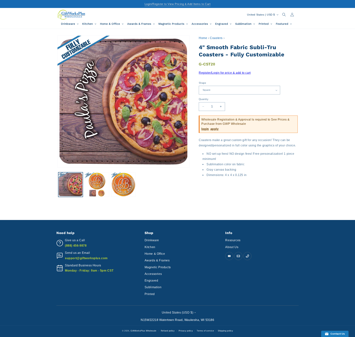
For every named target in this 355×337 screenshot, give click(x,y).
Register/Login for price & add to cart (225, 72)
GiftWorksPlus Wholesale (143, 331)
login (205, 129)
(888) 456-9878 (76, 245)
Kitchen (150, 247)
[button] (284, 15)
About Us (231, 247)
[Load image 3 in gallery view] (123, 184)
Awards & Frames (157, 260)
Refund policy (168, 330)
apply (214, 129)
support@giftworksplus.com (86, 258)
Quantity (203, 99)
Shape (202, 83)
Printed (150, 294)
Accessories (153, 273)
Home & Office (155, 253)
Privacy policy (186, 330)
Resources (232, 240)
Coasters (216, 38)
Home (203, 38)
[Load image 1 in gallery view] (70, 184)
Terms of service (205, 330)
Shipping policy (225, 330)
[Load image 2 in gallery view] (97, 184)
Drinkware (152, 240)
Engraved (151, 280)
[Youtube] (229, 256)
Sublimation (153, 287)
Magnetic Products (158, 267)
